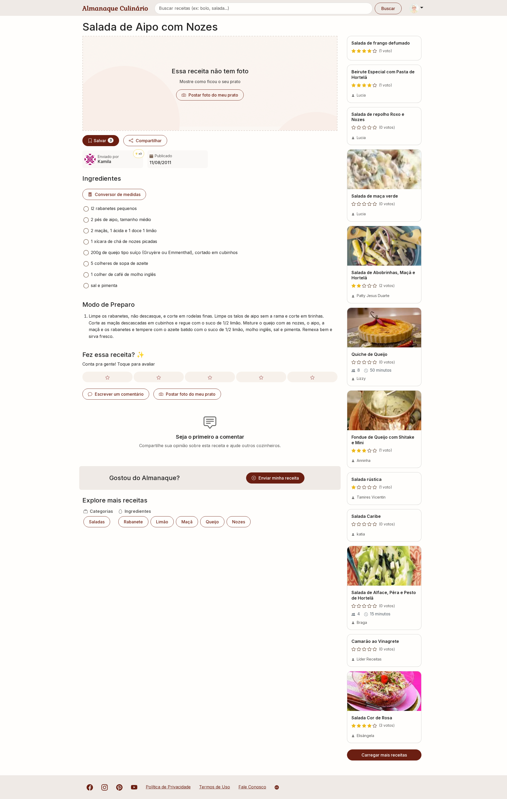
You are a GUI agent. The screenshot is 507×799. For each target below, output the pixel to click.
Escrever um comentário (119, 394)
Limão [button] (162, 521)
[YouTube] (134, 787)
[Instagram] (104, 787)
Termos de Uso (214, 787)
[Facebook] (90, 787)
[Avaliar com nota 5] (312, 377)
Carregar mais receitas (384, 755)
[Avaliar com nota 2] (159, 377)
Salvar (103, 140)
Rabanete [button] (133, 521)
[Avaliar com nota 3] (210, 377)
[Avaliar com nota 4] (261, 377)
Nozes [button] (238, 521)
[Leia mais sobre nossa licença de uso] (277, 787)
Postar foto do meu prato (213, 95)
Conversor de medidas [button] (117, 194)
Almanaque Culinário (115, 8)
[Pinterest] (119, 787)
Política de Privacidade (168, 787)
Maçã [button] (187, 521)
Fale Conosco (252, 787)
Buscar (388, 8)
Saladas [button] (97, 521)
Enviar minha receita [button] (279, 478)
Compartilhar (149, 140)
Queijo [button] (212, 521)
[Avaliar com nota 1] (107, 377)
